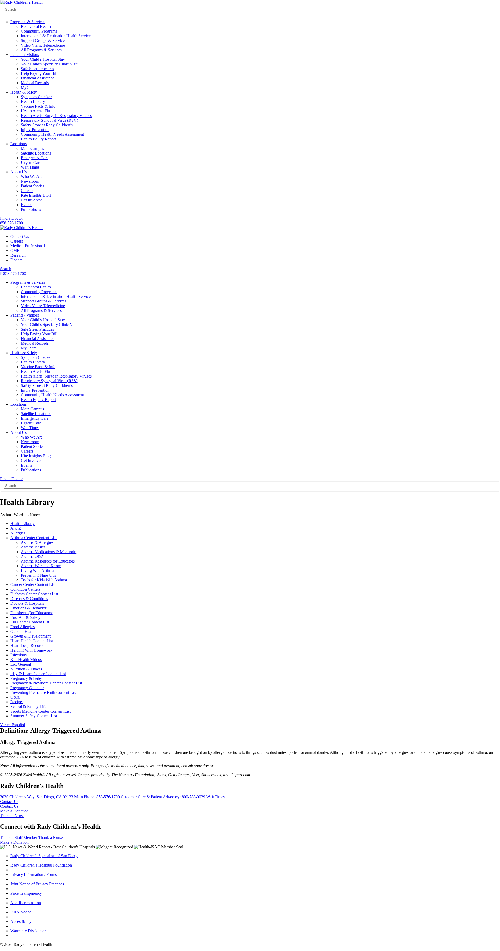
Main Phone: (97, 797)
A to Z (15, 528)
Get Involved (31, 200)
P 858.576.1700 (13, 273)
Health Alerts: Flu (35, 111)
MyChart (28, 87)
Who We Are (31, 176)
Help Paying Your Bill (39, 73)
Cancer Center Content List (32, 584)
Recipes (16, 702)
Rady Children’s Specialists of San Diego (44, 856)
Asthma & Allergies (37, 542)
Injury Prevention (35, 129)
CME (15, 250)
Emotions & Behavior (28, 608)
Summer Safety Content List (33, 716)
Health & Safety (23, 92)
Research (18, 255)
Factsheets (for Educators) (31, 612)
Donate (16, 260)
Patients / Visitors (24, 54)
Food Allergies (22, 627)
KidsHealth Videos (26, 659)
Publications (31, 209)
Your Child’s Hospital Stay (43, 59)
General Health (22, 631)
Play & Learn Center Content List (38, 673)
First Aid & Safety (25, 617)
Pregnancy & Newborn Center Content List (46, 683)
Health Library (33, 101)
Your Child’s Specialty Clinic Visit (49, 64)
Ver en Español (12, 724)
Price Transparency (26, 893)
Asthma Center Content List (33, 537)
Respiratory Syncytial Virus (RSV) (49, 120)
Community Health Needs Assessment (52, 134)
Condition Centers (25, 589)
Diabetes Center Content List (34, 594)
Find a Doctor (11, 218)
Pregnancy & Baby (26, 678)
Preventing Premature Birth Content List (43, 692)
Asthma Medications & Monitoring (49, 551)
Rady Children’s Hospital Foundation (41, 865)
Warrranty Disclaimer (28, 931)
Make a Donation (14, 811)
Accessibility (21, 921)
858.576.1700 (11, 223)
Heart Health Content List (31, 641)
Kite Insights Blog (36, 195)
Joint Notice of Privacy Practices (37, 884)
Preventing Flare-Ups (38, 575)
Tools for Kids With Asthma (44, 580)
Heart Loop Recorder (28, 645)
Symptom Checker (36, 97)
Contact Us (19, 236)
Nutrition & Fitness (26, 669)
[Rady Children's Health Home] (21, 2)
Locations (18, 143)
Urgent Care (31, 162)
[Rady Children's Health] (21, 227)
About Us (18, 172)
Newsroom (30, 181)
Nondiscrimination (25, 902)
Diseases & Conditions (29, 598)
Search (5, 269)
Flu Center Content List (29, 622)
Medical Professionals (28, 246)
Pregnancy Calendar (27, 688)
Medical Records (35, 83)
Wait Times (30, 167)
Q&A (15, 697)
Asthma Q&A (32, 556)
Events (26, 204)
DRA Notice (20, 912)
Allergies (17, 533)
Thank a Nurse (12, 815)
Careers (27, 190)
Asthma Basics (33, 547)
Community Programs (39, 31)
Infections (18, 655)
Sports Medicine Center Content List (40, 711)
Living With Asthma (37, 570)
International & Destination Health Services (56, 36)
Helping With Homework (31, 650)
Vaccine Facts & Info (38, 106)
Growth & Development (30, 636)
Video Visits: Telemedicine (43, 45)
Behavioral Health (36, 26)
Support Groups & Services (43, 40)
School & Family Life (28, 706)
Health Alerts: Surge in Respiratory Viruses (56, 115)
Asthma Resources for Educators (48, 561)
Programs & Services (27, 22)
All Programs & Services (41, 50)
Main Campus (32, 148)
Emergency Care (34, 158)
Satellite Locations (36, 153)
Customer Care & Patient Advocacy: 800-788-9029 (163, 797)
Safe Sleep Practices (37, 68)
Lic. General (20, 664)
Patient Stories (32, 186)
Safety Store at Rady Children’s (47, 125)
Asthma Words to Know (41, 566)
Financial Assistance (37, 78)
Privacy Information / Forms (33, 874)
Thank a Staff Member (18, 837)
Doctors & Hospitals (27, 603)
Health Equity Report (38, 139)
